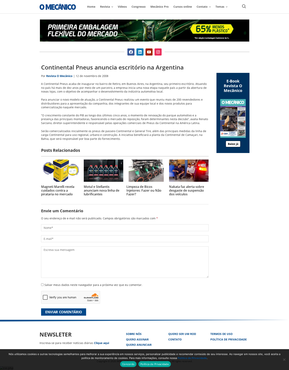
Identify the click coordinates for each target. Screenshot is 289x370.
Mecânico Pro (159, 6)
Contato (175, 339)
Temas (219, 6)
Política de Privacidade (228, 339)
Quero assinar (137, 339)
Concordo (128, 364)
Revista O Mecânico (58, 7)
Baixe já (233, 144)
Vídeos (122, 6)
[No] (284, 360)
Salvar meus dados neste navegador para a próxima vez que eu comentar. (93, 285)
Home (91, 6)
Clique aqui (101, 343)
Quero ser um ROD (182, 334)
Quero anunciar (139, 345)
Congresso (139, 6)
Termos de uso (221, 334)
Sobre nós (134, 334)
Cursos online (182, 6)
